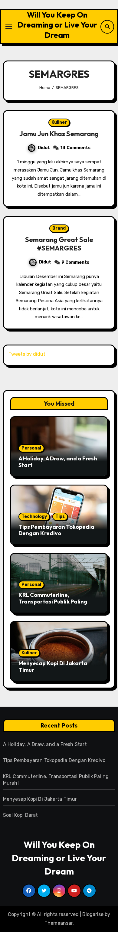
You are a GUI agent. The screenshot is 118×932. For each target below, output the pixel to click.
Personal (31, 448)
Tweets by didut (26, 354)
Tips (60, 516)
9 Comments (75, 262)
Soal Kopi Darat (20, 815)
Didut (44, 147)
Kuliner (59, 122)
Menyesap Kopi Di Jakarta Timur (52, 666)
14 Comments (75, 147)
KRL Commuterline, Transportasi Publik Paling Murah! (52, 601)
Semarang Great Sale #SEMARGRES (59, 244)
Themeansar (58, 923)
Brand (59, 228)
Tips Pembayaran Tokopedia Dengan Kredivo (56, 530)
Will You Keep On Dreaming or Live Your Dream (57, 25)
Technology (34, 516)
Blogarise (92, 914)
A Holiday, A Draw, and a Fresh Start (57, 462)
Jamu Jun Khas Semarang (59, 133)
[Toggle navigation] (9, 26)
